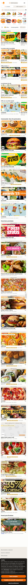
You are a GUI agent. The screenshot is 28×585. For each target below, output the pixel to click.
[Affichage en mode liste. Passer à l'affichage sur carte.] (26, 10)
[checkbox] (3, 21)
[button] (3, 3)
